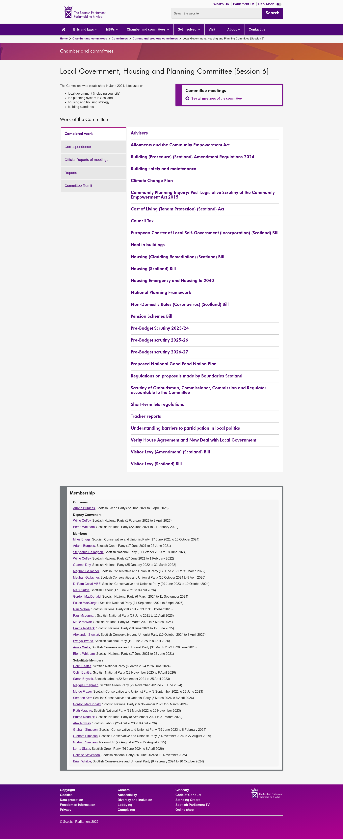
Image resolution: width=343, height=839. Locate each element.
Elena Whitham (84, 527)
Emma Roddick (84, 628)
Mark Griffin (81, 590)
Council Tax (142, 221)
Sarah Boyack (83, 679)
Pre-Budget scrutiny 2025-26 (159, 340)
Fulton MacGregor (85, 603)
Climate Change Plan (152, 181)
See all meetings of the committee (216, 98)
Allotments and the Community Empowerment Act (180, 145)
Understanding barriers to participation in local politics (185, 428)
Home (64, 38)
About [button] (232, 29)
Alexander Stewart (86, 634)
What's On (221, 4)
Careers (124, 790)
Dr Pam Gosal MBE (87, 584)
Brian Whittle (82, 761)
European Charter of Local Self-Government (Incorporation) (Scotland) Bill (204, 233)
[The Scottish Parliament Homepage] (63, 29)
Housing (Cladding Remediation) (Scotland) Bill (177, 257)
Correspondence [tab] (77, 149)
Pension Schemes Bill (151, 317)
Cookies (66, 795)
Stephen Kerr (82, 698)
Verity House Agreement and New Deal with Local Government (193, 440)
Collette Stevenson (86, 755)
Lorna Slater (81, 748)
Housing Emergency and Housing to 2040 (172, 281)
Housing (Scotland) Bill (153, 269)
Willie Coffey (82, 520)
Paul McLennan (84, 615)
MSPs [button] (111, 29)
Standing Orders (187, 800)
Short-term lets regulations (157, 405)
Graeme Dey (82, 564)
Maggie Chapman (85, 685)
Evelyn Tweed (83, 641)
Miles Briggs (82, 539)
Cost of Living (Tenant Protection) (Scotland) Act (177, 209)
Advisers (139, 133)
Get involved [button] (187, 29)
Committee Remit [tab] (78, 188)
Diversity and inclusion (135, 800)
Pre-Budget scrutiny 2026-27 (159, 352)
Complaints (126, 809)
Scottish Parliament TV (192, 804)
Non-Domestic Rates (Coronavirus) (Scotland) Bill (180, 305)
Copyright (67, 790)
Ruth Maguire (82, 710)
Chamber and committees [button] (146, 29)
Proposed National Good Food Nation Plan (174, 364)
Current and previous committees (155, 38)
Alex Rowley (82, 723)
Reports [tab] (73, 175)
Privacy (65, 809)
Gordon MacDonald (87, 596)
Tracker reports (146, 417)
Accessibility (127, 795)
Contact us (257, 29)
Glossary (182, 790)
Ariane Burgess (84, 508)
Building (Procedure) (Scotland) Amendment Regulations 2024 (192, 157)
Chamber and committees (89, 38)
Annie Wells (81, 647)
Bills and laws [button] (84, 29)
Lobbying (125, 804)
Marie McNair (82, 622)
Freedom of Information (77, 804)
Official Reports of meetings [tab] (86, 162)
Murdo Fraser (82, 691)
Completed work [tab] (78, 136)
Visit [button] (212, 29)
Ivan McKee (81, 609)
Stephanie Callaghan (88, 552)
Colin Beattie (82, 666)
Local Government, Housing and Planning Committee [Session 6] (223, 38)
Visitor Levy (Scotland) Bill (156, 464)
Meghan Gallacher (86, 571)
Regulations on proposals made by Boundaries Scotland (186, 376)
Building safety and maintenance (163, 169)
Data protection (71, 800)
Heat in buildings (148, 245)
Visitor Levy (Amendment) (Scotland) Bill (170, 452)
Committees (120, 38)
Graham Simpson (85, 729)
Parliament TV (244, 4)
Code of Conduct (188, 795)
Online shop (184, 809)
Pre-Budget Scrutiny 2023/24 (160, 328)
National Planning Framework (161, 293)
